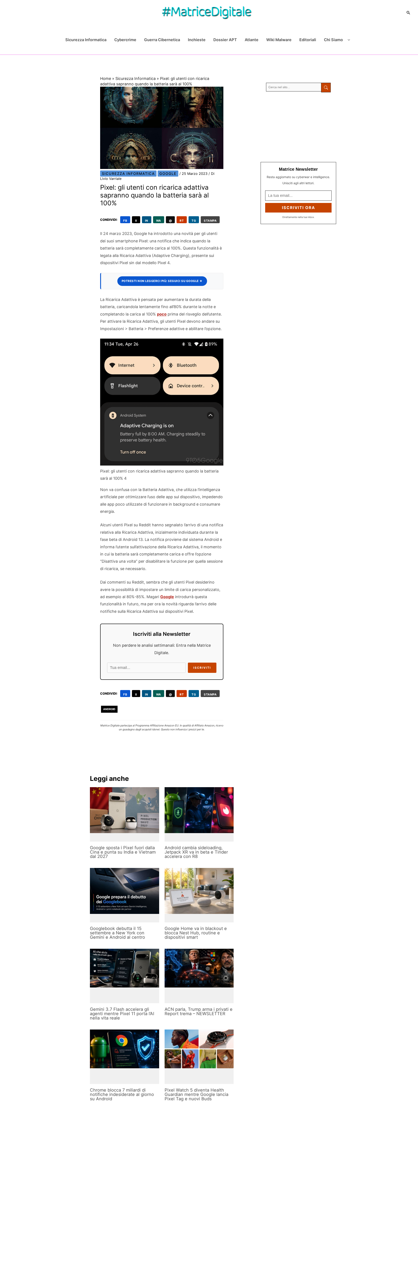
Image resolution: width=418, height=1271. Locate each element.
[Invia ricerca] (326, 87)
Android (109, 709)
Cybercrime (125, 39)
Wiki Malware (279, 39)
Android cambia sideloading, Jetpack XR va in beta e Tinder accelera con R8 (196, 852)
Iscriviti (202, 667)
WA (158, 220)
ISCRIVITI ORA (298, 207)
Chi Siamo (333, 39)
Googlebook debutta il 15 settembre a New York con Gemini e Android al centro (117, 933)
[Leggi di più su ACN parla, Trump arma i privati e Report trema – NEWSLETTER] (199, 968)
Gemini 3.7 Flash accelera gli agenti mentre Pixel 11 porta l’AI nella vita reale (122, 1014)
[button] (408, 12)
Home (105, 78)
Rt (182, 220)
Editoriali (307, 39)
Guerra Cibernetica (162, 39)
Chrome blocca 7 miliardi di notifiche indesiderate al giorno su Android (122, 1094)
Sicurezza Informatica (85, 39)
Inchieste (197, 39)
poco (162, 314)
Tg (194, 220)
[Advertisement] (298, 127)
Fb (125, 220)
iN (146, 220)
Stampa (210, 220)
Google (168, 173)
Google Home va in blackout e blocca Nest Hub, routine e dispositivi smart (196, 933)
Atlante (251, 39)
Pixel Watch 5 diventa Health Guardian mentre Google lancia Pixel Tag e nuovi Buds (196, 1094)
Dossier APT (225, 39)
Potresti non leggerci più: (162, 281)
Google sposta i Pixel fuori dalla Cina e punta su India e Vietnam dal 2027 (123, 852)
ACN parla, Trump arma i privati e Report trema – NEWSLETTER (199, 1011)
